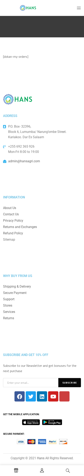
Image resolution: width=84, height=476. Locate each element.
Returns (8, 318)
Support (8, 299)
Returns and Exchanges (20, 227)
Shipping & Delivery (17, 286)
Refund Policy (13, 233)
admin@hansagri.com (24, 161)
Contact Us (11, 214)
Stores (7, 305)
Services (9, 312)
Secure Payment (15, 293)
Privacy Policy (13, 220)
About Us (9, 208)
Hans (40, 458)
